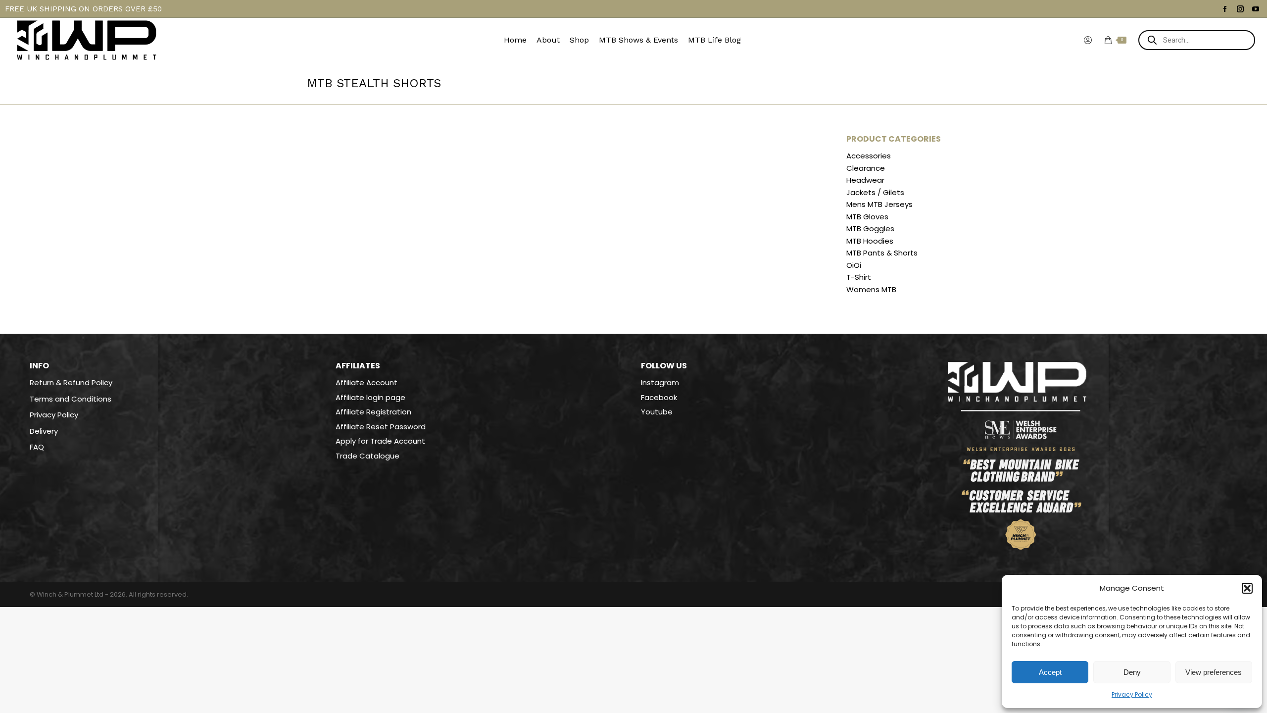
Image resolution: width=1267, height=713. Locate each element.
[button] (1247, 588)
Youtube (657, 412)
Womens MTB (871, 290)
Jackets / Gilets (875, 193)
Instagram (660, 382)
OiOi (853, 265)
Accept (1050, 672)
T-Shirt (858, 277)
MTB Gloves (867, 217)
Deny (1132, 672)
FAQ (37, 447)
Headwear (865, 180)
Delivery (44, 431)
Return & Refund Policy (71, 383)
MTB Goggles (870, 229)
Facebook (659, 397)
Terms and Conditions (70, 399)
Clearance (865, 168)
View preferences (1213, 672)
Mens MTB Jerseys (879, 204)
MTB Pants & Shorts (882, 253)
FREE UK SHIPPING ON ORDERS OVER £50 (83, 8)
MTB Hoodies (869, 241)
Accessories (868, 156)
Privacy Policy (1132, 694)
